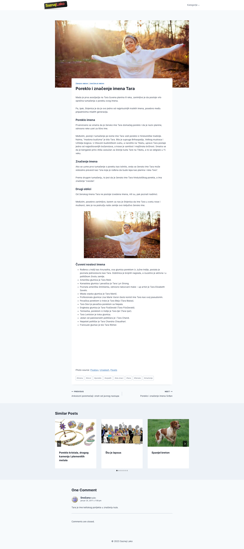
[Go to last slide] (59, 444)
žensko (137, 378)
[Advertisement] (97, 348)
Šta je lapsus (113, 452)
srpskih (108, 378)
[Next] (185, 444)
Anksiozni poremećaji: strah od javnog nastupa (95, 393)
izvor (88, 378)
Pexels (113, 370)
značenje (148, 378)
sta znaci (119, 378)
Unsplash (104, 370)
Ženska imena (82, 84)
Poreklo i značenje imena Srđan (156, 393)
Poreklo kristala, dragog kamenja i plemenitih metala (74, 456)
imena (80, 378)
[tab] (117, 470)
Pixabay (94, 370)
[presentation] (75, 433)
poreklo (97, 378)
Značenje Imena (97, 84)
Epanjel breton (161, 452)
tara (128, 378)
